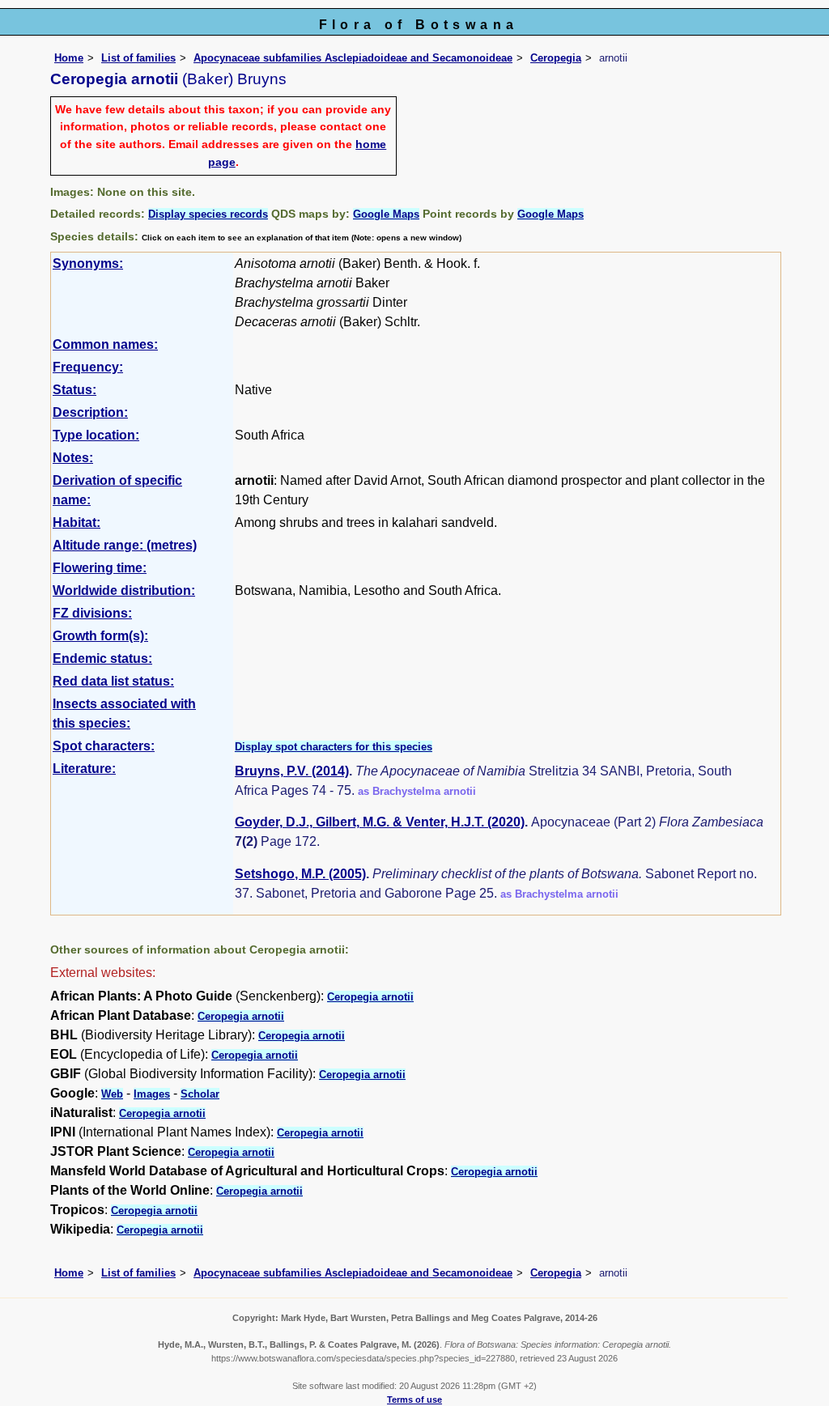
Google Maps (386, 214)
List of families (138, 58)
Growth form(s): (100, 636)
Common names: (105, 344)
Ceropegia (555, 58)
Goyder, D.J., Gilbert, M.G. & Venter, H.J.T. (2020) (380, 822)
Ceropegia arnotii (370, 997)
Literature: (84, 768)
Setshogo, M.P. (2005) (300, 874)
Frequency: (88, 367)
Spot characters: (104, 746)
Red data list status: (113, 681)
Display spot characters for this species (333, 747)
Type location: (96, 435)
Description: (90, 412)
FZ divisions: (92, 613)
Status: (74, 390)
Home (68, 58)
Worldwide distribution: (124, 590)
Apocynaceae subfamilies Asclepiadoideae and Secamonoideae (352, 58)
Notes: (73, 458)
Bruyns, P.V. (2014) (292, 771)
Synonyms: (88, 263)
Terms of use (414, 1399)
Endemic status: (102, 658)
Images (152, 1094)
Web (112, 1094)
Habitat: (76, 522)
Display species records (208, 214)
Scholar (200, 1094)
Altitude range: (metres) (125, 545)
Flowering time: (100, 568)
